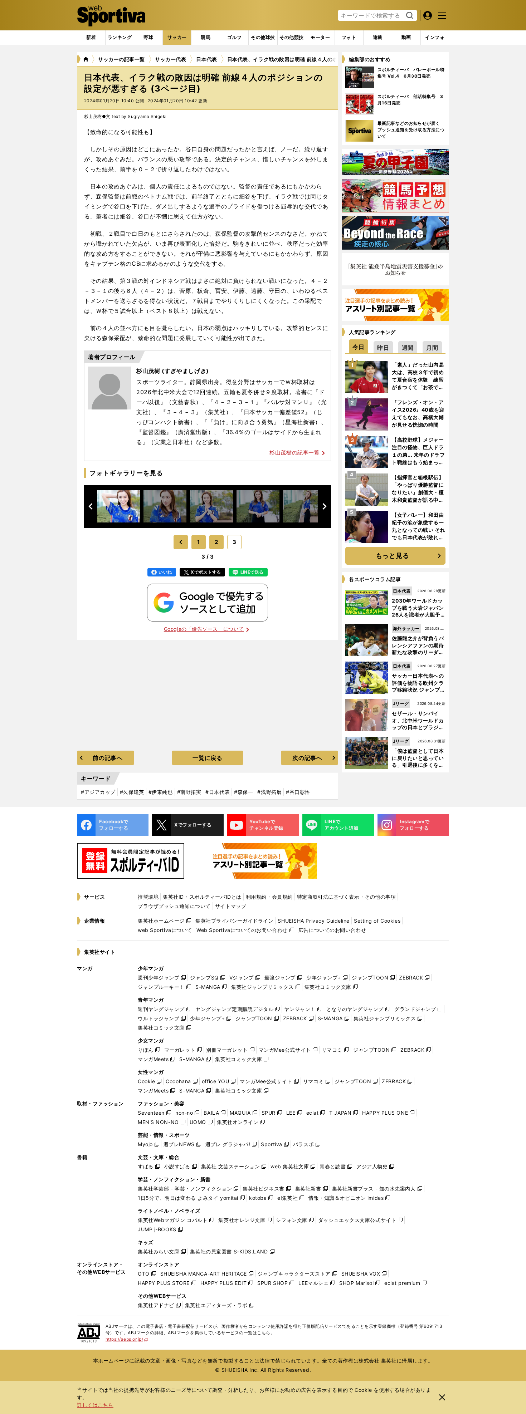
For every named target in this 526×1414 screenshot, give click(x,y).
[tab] (148, 37)
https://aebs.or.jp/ (127, 1339)
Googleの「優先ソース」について (204, 629)
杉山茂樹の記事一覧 (294, 452)
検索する (408, 16)
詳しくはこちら (95, 1405)
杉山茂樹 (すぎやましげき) (172, 370)
